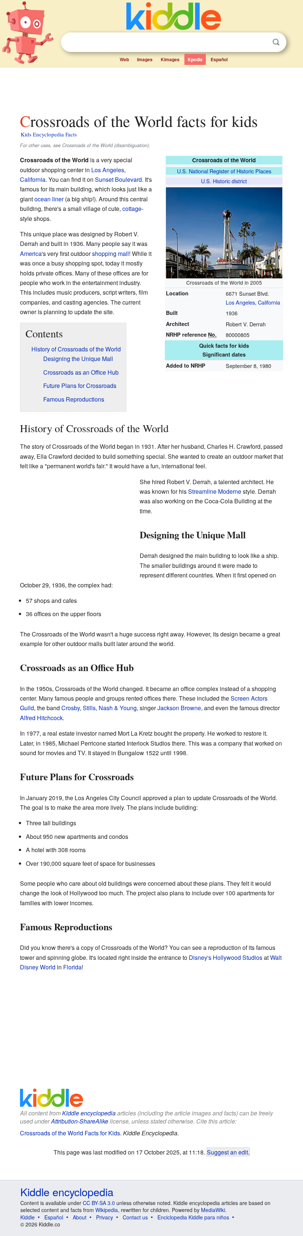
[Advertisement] (151, 88)
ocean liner (49, 199)
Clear (261, 42)
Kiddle (27, 1217)
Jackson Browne (179, 708)
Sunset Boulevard (118, 179)
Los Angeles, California (253, 302)
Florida (72, 967)
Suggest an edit (227, 1152)
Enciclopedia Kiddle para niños (193, 1217)
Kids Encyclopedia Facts (49, 134)
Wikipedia (106, 1210)
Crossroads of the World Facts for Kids (70, 1133)
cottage (132, 208)
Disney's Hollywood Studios (225, 957)
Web (124, 59)
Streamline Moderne (214, 491)
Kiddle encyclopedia (89, 1113)
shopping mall (110, 253)
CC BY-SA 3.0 (99, 1203)
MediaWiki (213, 1210)
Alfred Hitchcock (41, 718)
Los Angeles (107, 170)
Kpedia (195, 59)
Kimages (170, 59)
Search (276, 42)
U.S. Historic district (224, 181)
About (79, 1217)
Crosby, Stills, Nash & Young (99, 708)
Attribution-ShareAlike (79, 1121)
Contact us (135, 1217)
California (32, 179)
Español (219, 59)
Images (145, 59)
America (31, 253)
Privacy (104, 1217)
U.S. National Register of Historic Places (224, 171)
